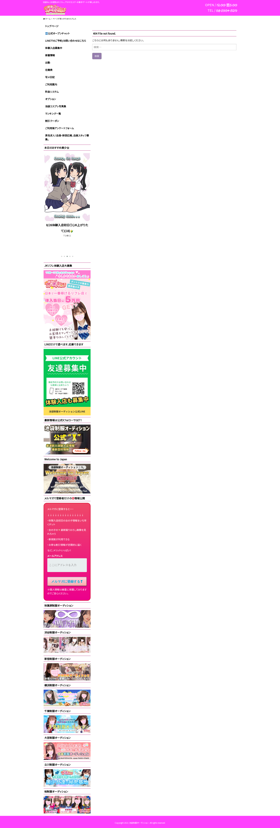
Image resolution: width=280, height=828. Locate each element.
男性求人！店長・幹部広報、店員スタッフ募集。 (67, 137)
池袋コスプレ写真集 (55, 106)
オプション (50, 99)
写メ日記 (50, 77)
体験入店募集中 (53, 48)
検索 (97, 56)
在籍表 (48, 69)
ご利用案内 (51, 84)
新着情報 (50, 55)
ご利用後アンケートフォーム (59, 128)
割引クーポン (52, 120)
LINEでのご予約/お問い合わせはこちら (65, 40)
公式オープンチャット (59, 33)
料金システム (52, 91)
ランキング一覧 (53, 113)
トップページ (51, 26)
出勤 (47, 62)
